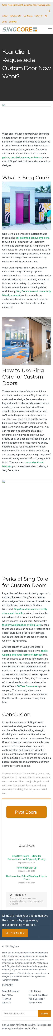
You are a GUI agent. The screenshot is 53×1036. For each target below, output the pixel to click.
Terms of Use (35, 1002)
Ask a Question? (37, 999)
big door (22, 777)
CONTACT (13, 22)
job (31, 781)
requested (36, 785)
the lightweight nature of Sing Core (21, 624)
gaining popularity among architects (22, 157)
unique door (34, 789)
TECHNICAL (28, 16)
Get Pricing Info (15, 933)
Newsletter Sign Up (26, 867)
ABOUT (5, 16)
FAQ (45, 16)
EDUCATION (15, 16)
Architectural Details (12, 773)
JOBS (4, 22)
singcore (12, 789)
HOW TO (38, 16)
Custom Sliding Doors (33, 773)
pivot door (12, 785)
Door (47, 773)
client (30, 777)
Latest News (35, 991)
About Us (6, 1002)
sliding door (22, 789)
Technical (6, 999)
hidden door (23, 781)
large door (39, 781)
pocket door (24, 785)
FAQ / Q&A (7, 995)
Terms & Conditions (38, 995)
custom (37, 777)
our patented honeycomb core (32, 237)
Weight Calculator (10, 991)
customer (12, 781)
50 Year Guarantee (27, 686)
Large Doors (8, 777)
